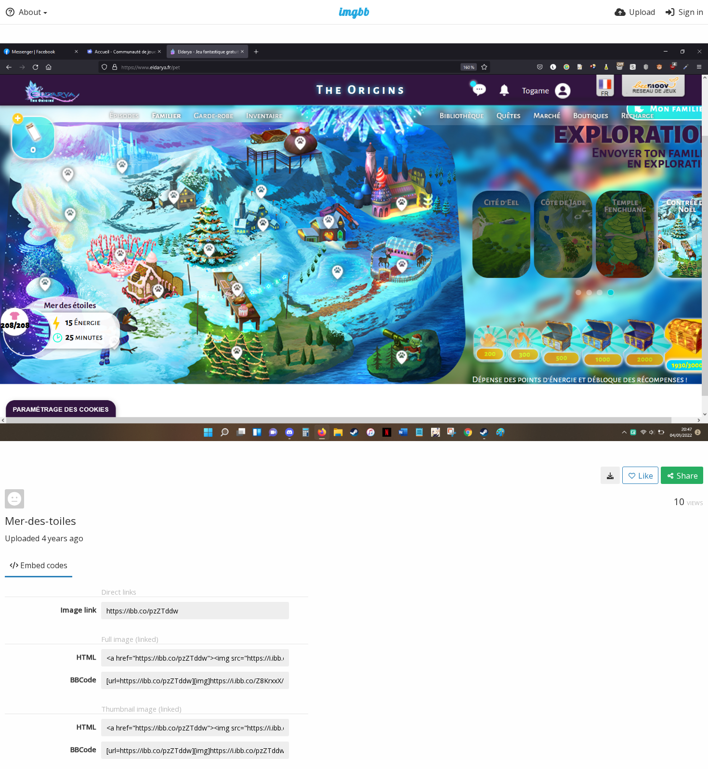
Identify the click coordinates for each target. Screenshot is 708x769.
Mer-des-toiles (40, 520)
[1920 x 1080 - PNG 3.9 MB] (610, 475)
